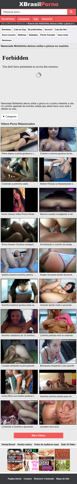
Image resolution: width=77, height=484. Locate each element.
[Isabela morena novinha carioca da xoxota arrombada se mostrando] (19, 260)
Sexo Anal (62, 35)
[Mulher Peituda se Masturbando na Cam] (57, 170)
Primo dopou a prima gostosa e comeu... (21, 153)
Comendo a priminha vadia (15, 184)
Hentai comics (24, 444)
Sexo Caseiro (9, 35)
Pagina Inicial (15, 479)
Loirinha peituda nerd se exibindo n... (58, 335)
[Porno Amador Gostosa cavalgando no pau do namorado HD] (19, 230)
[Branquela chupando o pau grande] (57, 351)
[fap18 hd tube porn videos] (15, 459)
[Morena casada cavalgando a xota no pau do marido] (57, 200)
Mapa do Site (62, 479)
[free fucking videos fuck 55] (30, 459)
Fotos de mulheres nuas (46, 444)
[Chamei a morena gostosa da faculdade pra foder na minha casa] (57, 139)
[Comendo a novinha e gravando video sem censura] (19, 412)
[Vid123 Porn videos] (46, 459)
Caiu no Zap (20, 29)
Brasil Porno (8, 19)
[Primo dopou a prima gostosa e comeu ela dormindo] (19, 139)
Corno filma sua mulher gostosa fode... (20, 396)
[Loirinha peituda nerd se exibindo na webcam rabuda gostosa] (57, 321)
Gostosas (7, 40)
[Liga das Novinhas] (15, 470)
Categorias (24, 19)
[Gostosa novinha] (46, 470)
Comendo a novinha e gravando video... (21, 427)
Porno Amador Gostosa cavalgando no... (21, 244)
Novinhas (6, 29)
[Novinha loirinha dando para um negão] (57, 382)
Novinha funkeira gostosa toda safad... (20, 305)
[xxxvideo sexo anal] (57, 412)
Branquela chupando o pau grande (57, 366)
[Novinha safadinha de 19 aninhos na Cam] (19, 321)
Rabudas (33, 35)
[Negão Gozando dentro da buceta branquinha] (57, 260)
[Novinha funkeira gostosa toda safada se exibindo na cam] (19, 291)
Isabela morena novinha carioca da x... (20, 275)
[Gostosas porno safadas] (30, 470)
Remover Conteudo (44, 479)
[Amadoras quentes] (62, 459)
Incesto (48, 29)
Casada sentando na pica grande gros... (21, 366)
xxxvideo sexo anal (49, 427)
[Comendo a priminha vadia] (19, 170)
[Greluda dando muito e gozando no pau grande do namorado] (57, 291)
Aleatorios (47, 19)
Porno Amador (47, 35)
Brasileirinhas (35, 29)
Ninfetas (21, 23)
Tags (35, 19)
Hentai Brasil (8, 444)
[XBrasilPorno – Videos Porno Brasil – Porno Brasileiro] (38, 6)
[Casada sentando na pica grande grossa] (19, 351)
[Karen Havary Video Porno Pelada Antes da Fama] (19, 200)
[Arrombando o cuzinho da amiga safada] (57, 230)
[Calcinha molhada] (62, 470)
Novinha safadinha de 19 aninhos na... (20, 335)
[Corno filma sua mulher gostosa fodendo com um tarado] (19, 382)
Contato (28, 479)
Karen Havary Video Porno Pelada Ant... (21, 214)
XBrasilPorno (8, 23)
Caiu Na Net (61, 29)
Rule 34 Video (68, 444)
